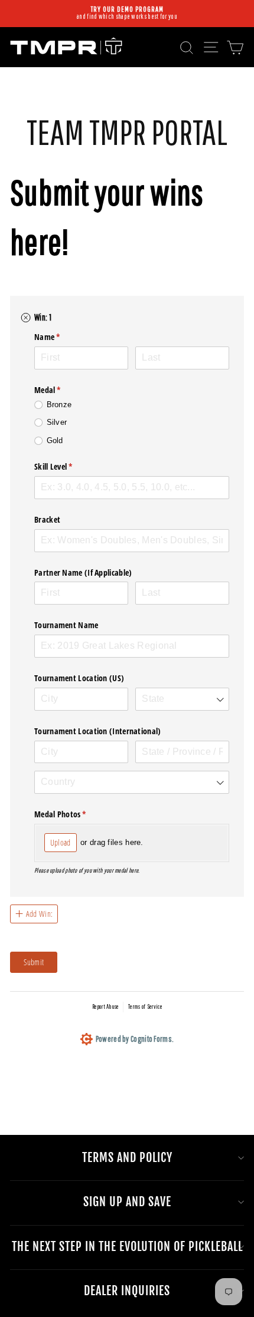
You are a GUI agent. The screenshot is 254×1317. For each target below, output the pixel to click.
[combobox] (182, 699)
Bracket (47, 519)
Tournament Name (66, 625)
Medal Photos (75, 814)
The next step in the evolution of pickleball (127, 1246)
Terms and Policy (127, 1157)
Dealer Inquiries (127, 1290)
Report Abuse (105, 1006)
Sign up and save (127, 1201)
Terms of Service (145, 1006)
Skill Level (68, 466)
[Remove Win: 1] (25, 317)
